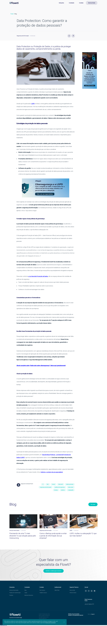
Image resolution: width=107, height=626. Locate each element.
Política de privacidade (73, 614)
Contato (81, 3)
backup (56, 490)
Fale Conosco (42, 590)
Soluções (61, 3)
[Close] (64, 622)
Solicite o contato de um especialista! (52, 472)
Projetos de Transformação (15, 592)
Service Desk (91, 3)
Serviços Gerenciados (13, 590)
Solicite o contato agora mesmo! (53, 570)
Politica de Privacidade (50, 622)
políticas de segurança (60, 487)
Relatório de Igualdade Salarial (75, 615)
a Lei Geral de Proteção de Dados (38, 276)
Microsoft (60, 484)
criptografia (70, 490)
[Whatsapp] (69, 36)
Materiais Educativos (29, 595)
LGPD (33, 103)
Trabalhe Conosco (43, 592)
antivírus (63, 490)
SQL (48, 484)
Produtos (11, 595)
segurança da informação (45, 487)
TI (42, 484)
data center (70, 487)
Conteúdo (71, 3)
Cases (26, 592)
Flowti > (12, 13)
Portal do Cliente (73, 592)
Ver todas (93, 504)
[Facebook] (73, 36)
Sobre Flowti (57, 590)
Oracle (53, 484)
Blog (16, 13)
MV (21, 617)
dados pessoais (69, 484)
